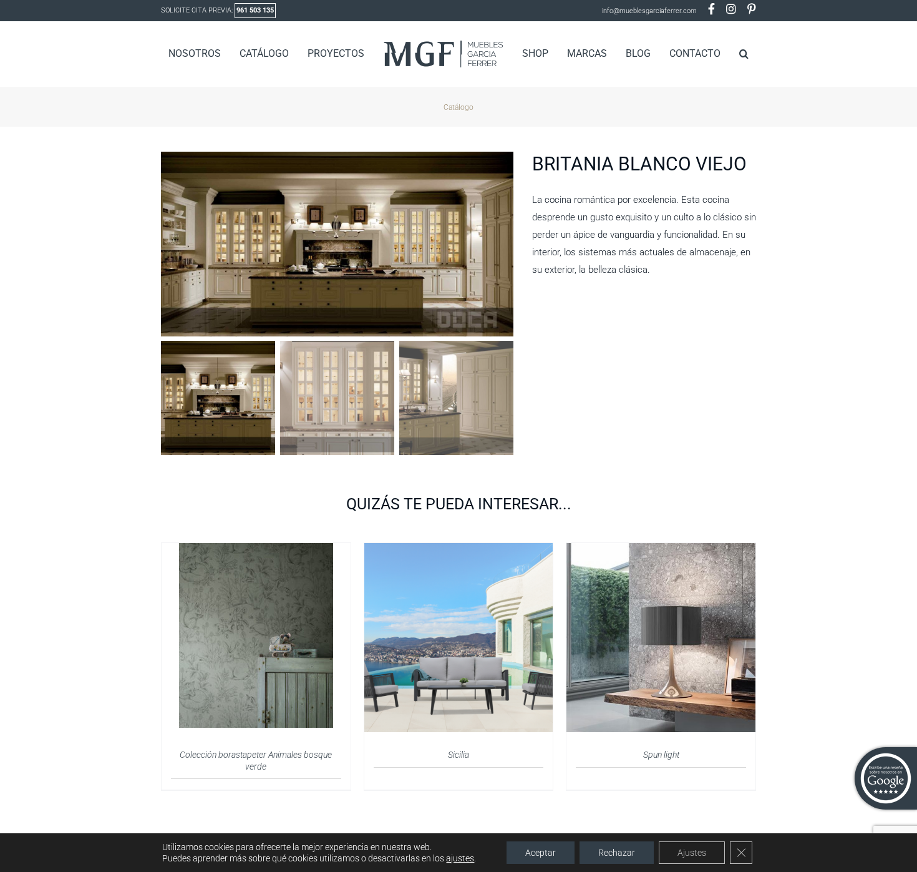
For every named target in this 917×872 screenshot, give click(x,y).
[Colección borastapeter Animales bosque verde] (256, 550)
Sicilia (458, 755)
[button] (724, 53)
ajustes (460, 858)
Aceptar (540, 853)
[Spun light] (660, 550)
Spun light (661, 755)
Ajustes (691, 853)
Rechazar (616, 853)
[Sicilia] (458, 550)
